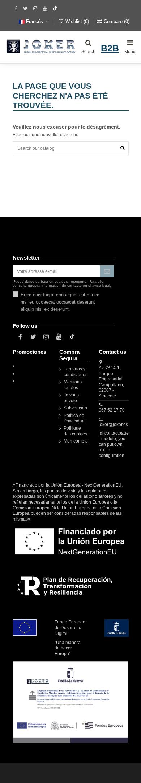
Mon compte (76, 441)
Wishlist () (77, 21)
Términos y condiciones (75, 371)
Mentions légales (73, 384)
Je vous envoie (71, 397)
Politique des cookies (75, 431)
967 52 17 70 (112, 410)
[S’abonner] (107, 271)
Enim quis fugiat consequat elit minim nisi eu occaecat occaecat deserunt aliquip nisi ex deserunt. (60, 302)
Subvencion (75, 407)
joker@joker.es (113, 424)
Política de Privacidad (74, 418)
